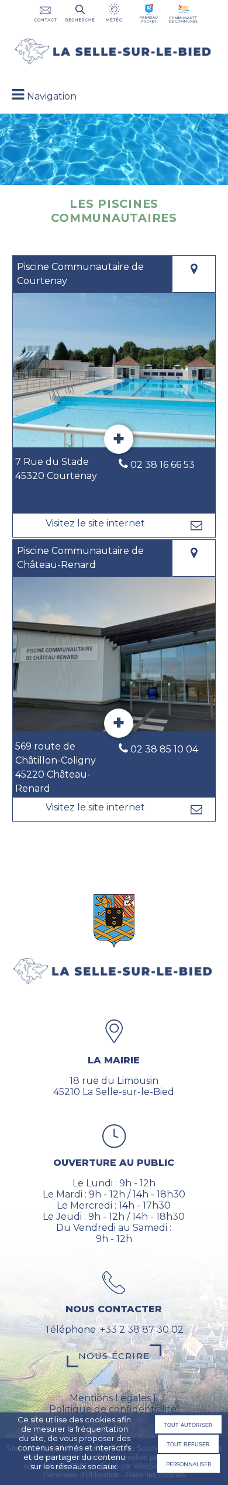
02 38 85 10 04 (164, 749)
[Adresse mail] (196, 525)
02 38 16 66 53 (162, 464)
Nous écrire (114, 1355)
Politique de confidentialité (113, 1409)
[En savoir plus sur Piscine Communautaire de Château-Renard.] (118, 723)
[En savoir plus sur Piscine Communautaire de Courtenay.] (118, 439)
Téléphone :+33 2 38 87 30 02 (114, 1329)
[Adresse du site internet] (95, 525)
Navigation (52, 96)
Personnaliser (188, 1463)
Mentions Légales (110, 1398)
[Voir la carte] (193, 274)
